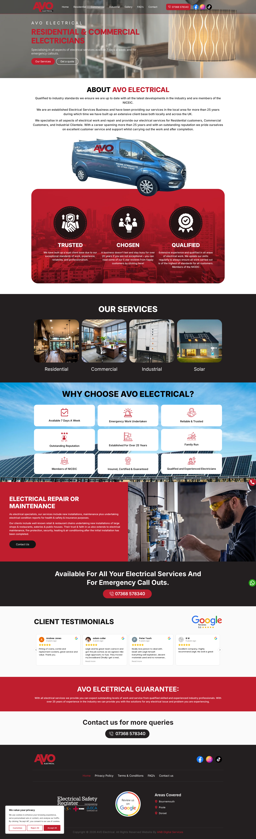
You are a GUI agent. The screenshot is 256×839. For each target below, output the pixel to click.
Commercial (97, 6)
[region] (34, 820)
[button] (220, 650)
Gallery (128, 6)
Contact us (166, 775)
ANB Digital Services (170, 832)
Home (65, 6)
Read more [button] (45, 661)
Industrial (114, 6)
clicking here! (136, 263)
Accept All (52, 828)
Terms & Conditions (130, 775)
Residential (79, 6)
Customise (17, 828)
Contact (152, 6)
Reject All (35, 828)
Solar (199, 369)
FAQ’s (140, 6)
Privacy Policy (104, 775)
